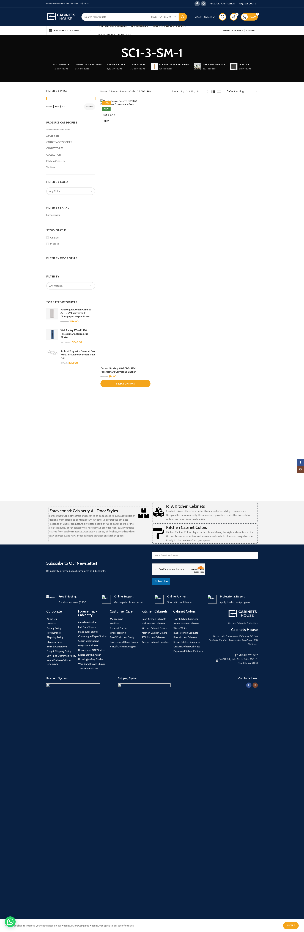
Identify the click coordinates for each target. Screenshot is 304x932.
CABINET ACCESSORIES (59, 142)
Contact (51, 623)
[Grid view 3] (213, 91)
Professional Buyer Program (125, 642)
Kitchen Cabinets (55, 161)
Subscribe (161, 581)
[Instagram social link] (203, 3)
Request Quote (118, 628)
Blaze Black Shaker (88, 631)
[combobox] (70, 191)
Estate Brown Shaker (89, 654)
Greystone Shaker (88, 645)
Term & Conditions (57, 646)
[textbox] (71, 191)
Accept (291, 925)
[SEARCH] (183, 17)
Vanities (50, 167)
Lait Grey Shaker (87, 627)
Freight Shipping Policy (59, 651)
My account (116, 619)
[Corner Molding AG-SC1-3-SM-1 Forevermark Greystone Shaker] (125, 232)
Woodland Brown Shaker (91, 664)
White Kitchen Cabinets (186, 623)
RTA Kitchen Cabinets (185, 506)
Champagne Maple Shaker (92, 636)
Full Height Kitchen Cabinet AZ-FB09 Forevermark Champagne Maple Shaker (76, 313)
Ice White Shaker (87, 622)
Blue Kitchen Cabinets (185, 637)
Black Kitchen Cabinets (186, 632)
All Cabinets (52, 135)
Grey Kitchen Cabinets (186, 619)
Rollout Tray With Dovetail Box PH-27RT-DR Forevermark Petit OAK (78, 355)
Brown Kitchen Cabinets (187, 642)
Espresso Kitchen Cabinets (188, 651)
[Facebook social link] (197, 3)
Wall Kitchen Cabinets (153, 623)
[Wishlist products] (222, 16)
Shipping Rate (54, 642)
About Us (52, 619)
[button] (10, 921)
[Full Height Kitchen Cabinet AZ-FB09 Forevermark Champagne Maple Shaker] (52, 315)
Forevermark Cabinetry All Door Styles (83, 510)
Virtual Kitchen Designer (123, 646)
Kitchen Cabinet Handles (155, 642)
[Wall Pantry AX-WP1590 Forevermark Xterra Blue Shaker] (52, 336)
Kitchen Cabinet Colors (186, 527)
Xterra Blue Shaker (88, 668)
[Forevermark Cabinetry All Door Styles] (143, 513)
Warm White (180, 628)
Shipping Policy (55, 637)
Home (103, 91)
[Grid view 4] (219, 91)
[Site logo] (61, 16)
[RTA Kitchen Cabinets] (158, 512)
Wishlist (114, 623)
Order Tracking (118, 632)
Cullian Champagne (88, 640)
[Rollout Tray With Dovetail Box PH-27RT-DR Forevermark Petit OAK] (52, 357)
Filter (89, 106)
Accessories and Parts (58, 129)
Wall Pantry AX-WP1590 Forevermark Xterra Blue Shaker (74, 334)
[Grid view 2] (207, 91)
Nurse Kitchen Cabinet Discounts (59, 662)
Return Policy (54, 632)
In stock (54, 243)
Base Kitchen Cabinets (154, 619)
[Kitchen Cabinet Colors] (158, 533)
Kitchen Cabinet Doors (154, 628)
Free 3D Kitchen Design (122, 637)
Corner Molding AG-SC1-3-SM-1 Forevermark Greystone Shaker (118, 370)
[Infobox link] (71, 599)
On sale (54, 237)
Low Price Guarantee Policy (61, 655)
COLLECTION (53, 154)
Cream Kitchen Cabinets (187, 646)
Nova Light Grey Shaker (90, 659)
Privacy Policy (54, 628)
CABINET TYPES (55, 148)
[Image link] (73, 816)
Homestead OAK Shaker (91, 650)
